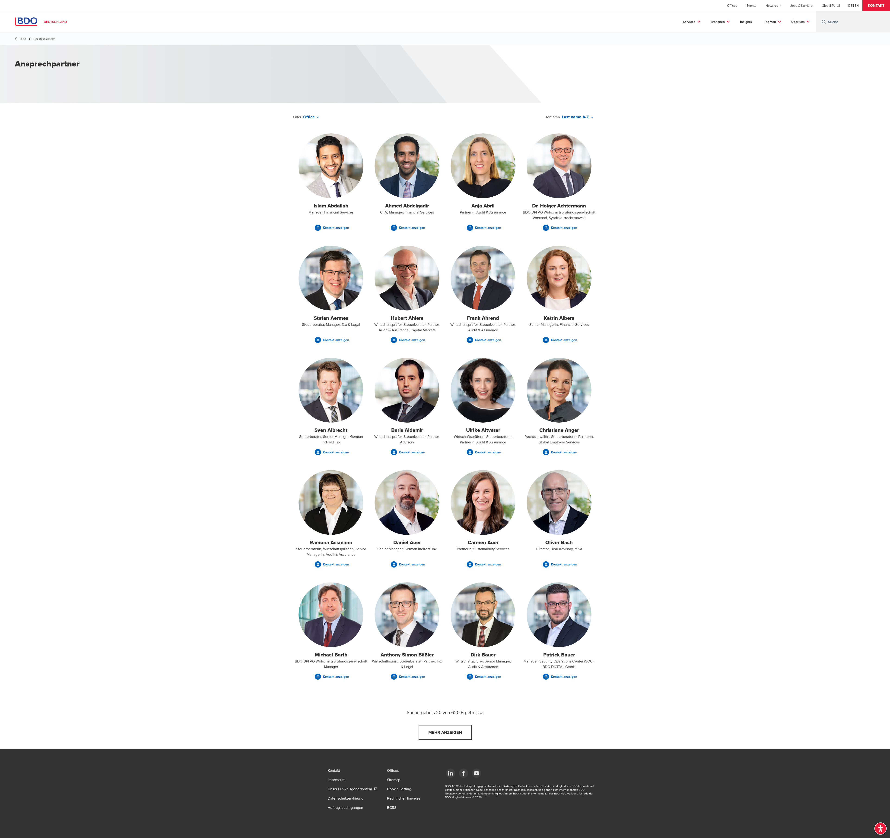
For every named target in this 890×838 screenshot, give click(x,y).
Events (751, 5)
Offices (732, 5)
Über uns (798, 21)
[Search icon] (823, 21)
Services (689, 21)
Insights (746, 21)
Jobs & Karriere (801, 5)
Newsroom (773, 5)
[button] (876, 5)
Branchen (718, 21)
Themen (770, 21)
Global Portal (831, 5)
